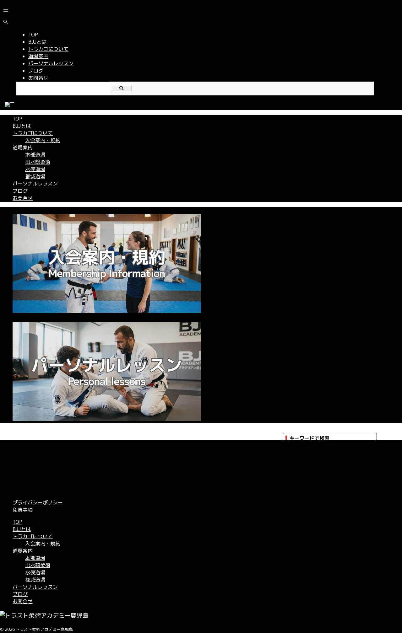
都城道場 (35, 176)
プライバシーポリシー (38, 502)
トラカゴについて (33, 133)
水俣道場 (35, 169)
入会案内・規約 (42, 140)
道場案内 (23, 147)
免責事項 (23, 509)
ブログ (20, 190)
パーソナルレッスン (35, 183)
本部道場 (35, 154)
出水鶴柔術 (37, 161)
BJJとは (22, 125)
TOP (17, 118)
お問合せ (23, 198)
